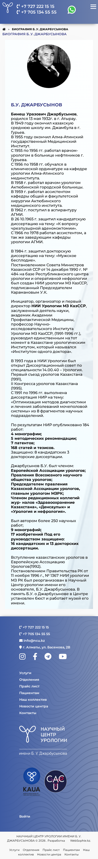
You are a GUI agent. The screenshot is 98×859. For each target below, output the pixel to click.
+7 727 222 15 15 (37, 6)
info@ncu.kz (34, 640)
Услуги (25, 673)
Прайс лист (29, 686)
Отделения (29, 679)
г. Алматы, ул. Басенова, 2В (46, 647)
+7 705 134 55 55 (38, 12)
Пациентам (29, 693)
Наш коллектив (33, 699)
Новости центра (33, 706)
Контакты (27, 713)
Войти (24, 816)
